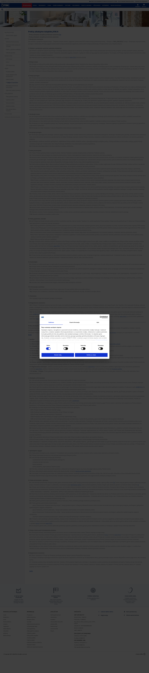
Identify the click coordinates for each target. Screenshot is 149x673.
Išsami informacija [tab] (75, 322)
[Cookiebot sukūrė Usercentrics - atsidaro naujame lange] (101, 317)
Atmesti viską (57, 355)
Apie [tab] (98, 322)
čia (85, 342)
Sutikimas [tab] (51, 322)
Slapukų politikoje (47, 342)
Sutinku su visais (91, 355)
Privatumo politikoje (101, 340)
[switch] (66, 348)
